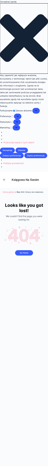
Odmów (21, 150)
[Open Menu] (4, 180)
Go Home (24, 253)
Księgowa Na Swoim (25, 179)
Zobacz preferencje (12, 155)
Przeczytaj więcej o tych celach (18, 142)
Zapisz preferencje (36, 155)
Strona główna (9, 192)
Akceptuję (7, 150)
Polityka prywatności (13, 163)
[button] (24, 38)
